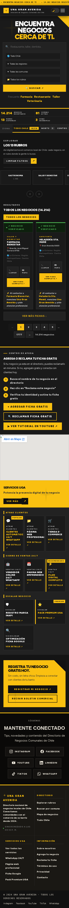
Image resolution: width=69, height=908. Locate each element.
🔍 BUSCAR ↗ (34, 88)
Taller (56, 96)
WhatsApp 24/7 (14, 858)
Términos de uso (47, 866)
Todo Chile (26, 128)
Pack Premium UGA (16, 879)
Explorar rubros (46, 802)
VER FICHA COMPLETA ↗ (18, 283)
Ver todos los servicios (13, 850)
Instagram (22, 751)
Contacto (42, 877)
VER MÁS (13, 501)
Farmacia (26, 96)
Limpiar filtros (17, 161)
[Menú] (62, 10)
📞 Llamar (13, 271)
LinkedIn (51, 762)
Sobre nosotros (46, 848)
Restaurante (42, 96)
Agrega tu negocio (48, 854)
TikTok (22, 774)
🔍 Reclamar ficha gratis (30, 416)
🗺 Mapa (25, 271)
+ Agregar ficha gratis (28, 406)
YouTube (23, 762)
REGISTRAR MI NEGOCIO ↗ (32, 689)
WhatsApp (50, 774)
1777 (19, 334)
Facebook (53, 751)
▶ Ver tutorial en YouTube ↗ (33, 426)
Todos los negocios (21, 217)
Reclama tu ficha (47, 860)
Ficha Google (13, 873)
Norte (47, 128)
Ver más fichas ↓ (34, 316)
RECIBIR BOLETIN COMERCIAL (32, 698)
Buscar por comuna (48, 808)
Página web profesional (12, 866)
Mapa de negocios (47, 814)
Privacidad (43, 871)
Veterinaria (34, 101)
